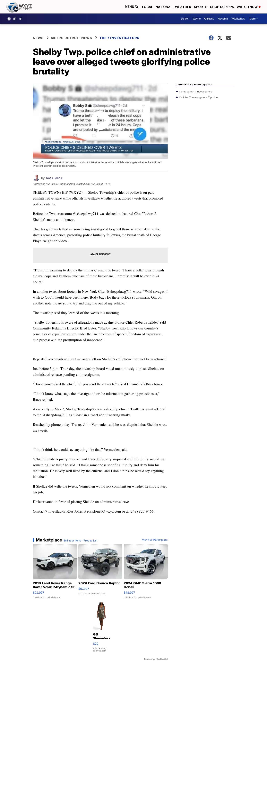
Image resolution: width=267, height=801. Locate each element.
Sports (200, 7)
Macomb (223, 19)
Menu (130, 6)
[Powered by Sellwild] (162, 659)
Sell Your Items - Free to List (80, 540)
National (164, 7)
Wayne (197, 19)
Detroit (185, 19)
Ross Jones (54, 178)
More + (253, 19)
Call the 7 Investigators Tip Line (198, 97)
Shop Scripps (222, 7)
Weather (183, 7)
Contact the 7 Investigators (195, 91)
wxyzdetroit (10, 19)
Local (147, 7)
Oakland (209, 19)
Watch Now (248, 7)
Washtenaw (238, 19)
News (38, 38)
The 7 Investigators (119, 38)
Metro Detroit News (71, 38)
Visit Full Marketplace (155, 540)
